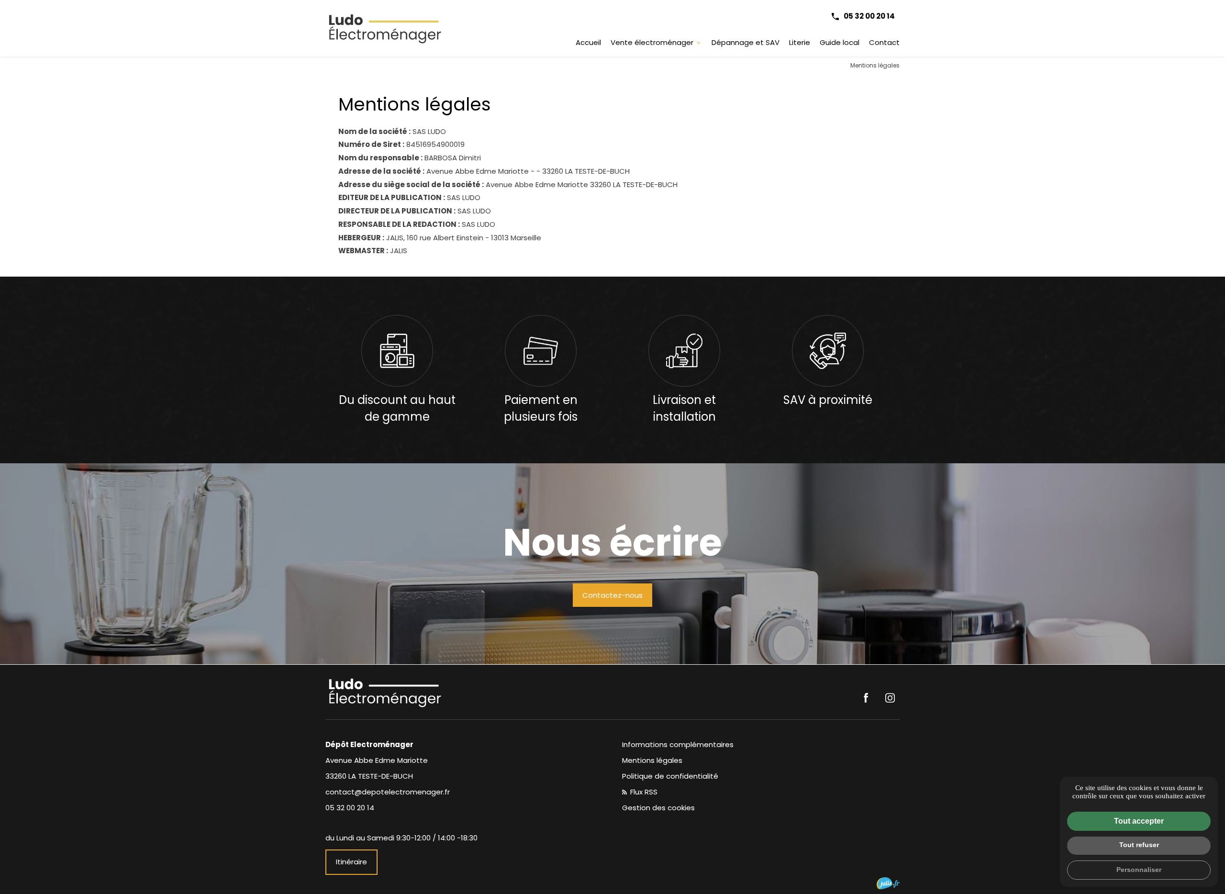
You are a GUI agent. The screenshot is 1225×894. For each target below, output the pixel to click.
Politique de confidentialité (670, 776)
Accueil (588, 42)
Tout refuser (1139, 845)
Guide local (839, 42)
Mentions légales (652, 760)
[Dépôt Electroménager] (385, 28)
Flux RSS (642, 792)
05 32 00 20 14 (869, 16)
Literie (799, 42)
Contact (884, 42)
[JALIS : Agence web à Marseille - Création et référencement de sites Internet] (888, 883)
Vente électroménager (652, 42)
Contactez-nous (612, 595)
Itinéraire (351, 862)
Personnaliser (1138, 869)
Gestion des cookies (658, 808)
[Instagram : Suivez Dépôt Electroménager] (890, 697)
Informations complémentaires (678, 744)
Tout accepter (1139, 821)
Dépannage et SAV (746, 42)
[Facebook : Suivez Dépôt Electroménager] (866, 697)
